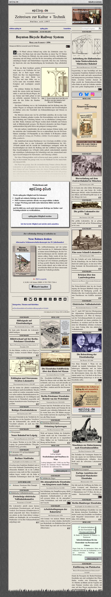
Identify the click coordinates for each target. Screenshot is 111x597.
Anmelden (67, 28)
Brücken (55, 351)
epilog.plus (44, 28)
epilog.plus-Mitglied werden (39, 216)
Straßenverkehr (24, 358)
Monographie (38, 308)
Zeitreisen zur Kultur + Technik (40, 16)
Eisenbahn (45, 32)
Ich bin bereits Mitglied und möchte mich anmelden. (40, 224)
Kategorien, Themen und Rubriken (25, 304)
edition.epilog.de (15, 28)
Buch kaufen (41, 286)
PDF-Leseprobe (41, 279)
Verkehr (33, 32)
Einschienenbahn (19, 308)
